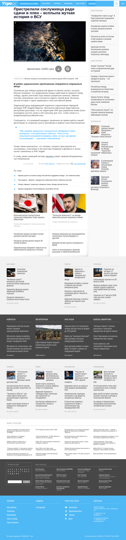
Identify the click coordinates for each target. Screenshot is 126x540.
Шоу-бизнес (46, 4)
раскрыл (50, 156)
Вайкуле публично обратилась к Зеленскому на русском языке (16, 442)
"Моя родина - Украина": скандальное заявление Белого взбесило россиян (45, 180)
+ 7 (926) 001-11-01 (100, 519)
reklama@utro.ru (99, 521)
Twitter (72, 515)
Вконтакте (73, 507)
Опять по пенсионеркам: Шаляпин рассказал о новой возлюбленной (66, 251)
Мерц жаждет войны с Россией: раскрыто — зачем (77, 454)
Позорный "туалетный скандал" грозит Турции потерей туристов (76, 442)
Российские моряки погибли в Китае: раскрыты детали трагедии (29, 235)
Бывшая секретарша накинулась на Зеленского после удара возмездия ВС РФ (19, 454)
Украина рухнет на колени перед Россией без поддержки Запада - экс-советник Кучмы (49, 175)
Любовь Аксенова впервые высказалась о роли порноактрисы (77, 449)
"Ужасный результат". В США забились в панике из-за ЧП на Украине (48, 437)
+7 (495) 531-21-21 (99, 513)
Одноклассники (75, 511)
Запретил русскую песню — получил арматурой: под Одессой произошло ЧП (105, 430)
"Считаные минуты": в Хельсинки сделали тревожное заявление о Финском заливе (20, 449)
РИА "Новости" (50, 164)
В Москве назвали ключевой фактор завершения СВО (47, 454)
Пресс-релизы (12, 522)
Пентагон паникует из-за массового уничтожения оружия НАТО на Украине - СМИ (51, 79)
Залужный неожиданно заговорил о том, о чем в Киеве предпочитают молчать (106, 437)
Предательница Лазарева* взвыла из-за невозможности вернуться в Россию (30, 249)
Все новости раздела (13, 303)
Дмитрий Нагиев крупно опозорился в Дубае (67, 244)
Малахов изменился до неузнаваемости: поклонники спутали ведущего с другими (68, 236)
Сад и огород (80, 4)
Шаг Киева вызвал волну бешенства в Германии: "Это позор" (76, 437)
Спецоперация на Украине (29, 4)
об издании (40, 507)
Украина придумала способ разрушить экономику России (38, 189)
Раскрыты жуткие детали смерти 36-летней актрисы (28, 242)
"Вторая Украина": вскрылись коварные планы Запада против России (43, 184)
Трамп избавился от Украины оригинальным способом (16, 437)
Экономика (68, 4)
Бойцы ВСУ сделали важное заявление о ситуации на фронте (48, 442)
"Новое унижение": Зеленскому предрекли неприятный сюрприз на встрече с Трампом (104, 443)
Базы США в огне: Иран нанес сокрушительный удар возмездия (46, 449)
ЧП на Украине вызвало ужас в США (46, 429)
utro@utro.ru (97, 515)
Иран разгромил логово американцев (104, 453)
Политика (57, 4)
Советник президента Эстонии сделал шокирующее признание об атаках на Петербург (18, 431)
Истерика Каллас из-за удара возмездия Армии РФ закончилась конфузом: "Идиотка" (77, 431)
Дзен (71, 519)
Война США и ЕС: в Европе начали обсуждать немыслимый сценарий (104, 449)
